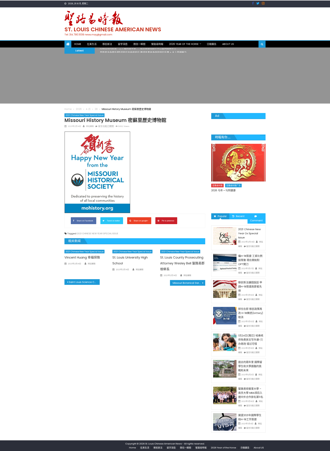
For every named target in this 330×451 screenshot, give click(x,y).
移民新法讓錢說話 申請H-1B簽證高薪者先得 (250, 286)
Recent (240, 216)
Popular (222, 216)
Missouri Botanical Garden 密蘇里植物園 (189, 283)
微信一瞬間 (139, 44)
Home (77, 44)
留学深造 (123, 44)
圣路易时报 (217, 191)
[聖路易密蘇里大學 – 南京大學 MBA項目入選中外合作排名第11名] (224, 395)
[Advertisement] (165, 79)
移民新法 (107, 44)
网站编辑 (90, 126)
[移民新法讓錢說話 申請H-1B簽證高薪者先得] (224, 289)
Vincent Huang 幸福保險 (82, 257)
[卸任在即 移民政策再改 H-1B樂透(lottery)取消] (224, 315)
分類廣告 (211, 44)
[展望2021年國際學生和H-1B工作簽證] (224, 421)
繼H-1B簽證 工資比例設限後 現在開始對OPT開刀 (250, 260)
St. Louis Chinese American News (112, 29)
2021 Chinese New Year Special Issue (84, 115)
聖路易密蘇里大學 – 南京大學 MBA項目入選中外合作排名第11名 (250, 393)
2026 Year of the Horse (184, 44)
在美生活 (92, 44)
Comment (256, 220)
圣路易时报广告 (233, 191)
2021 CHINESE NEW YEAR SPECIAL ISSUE (97, 233)
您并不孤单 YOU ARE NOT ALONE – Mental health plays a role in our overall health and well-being (236, 200)
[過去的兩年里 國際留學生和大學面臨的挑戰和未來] (224, 368)
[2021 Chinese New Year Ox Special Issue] (224, 236)
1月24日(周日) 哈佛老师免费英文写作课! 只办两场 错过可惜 (250, 340)
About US (228, 44)
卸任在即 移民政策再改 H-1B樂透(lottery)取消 (250, 313)
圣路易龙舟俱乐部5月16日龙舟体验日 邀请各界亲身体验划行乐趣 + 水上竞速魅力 (143, 50)
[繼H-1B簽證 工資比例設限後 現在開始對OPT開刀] (224, 262)
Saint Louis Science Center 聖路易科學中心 (84, 282)
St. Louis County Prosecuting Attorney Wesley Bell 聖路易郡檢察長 (182, 263)
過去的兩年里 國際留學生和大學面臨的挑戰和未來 (250, 366)
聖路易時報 (157, 44)
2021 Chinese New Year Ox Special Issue (249, 233)
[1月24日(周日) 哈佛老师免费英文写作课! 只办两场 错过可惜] (224, 342)
